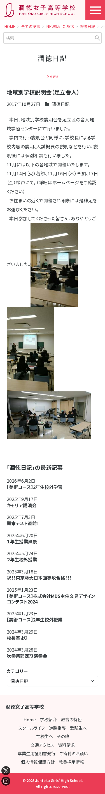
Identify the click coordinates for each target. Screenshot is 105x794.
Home (30, 719)
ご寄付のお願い (74, 753)
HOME (9, 26)
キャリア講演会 (21, 505)
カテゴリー (17, 671)
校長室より (17, 637)
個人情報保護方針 (38, 762)
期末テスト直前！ (23, 523)
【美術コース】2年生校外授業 (34, 619)
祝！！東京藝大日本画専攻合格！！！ (39, 577)
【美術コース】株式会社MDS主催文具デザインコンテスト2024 (51, 599)
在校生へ (44, 736)
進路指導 (57, 728)
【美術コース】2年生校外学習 (37, 487)
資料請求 (66, 745)
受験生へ (78, 728)
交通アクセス (42, 745)
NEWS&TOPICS (60, 26)
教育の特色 (71, 719)
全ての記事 (30, 26)
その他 (63, 736)
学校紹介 (48, 719)
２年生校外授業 (24, 559)
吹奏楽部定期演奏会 (27, 655)
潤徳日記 (87, 26)
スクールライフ (31, 728)
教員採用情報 (71, 762)
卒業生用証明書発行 (36, 753)
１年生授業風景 (22, 541)
